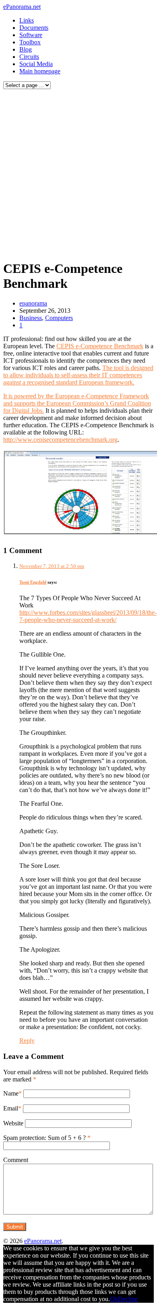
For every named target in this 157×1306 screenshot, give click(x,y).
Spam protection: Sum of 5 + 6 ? (44, 1137)
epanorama (33, 303)
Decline (128, 1299)
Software (30, 34)
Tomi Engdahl (32, 582)
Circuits (29, 56)
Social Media (36, 63)
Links (26, 20)
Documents (33, 27)
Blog (25, 49)
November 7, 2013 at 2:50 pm (51, 566)
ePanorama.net (22, 6)
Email (10, 1108)
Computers (59, 317)
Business (30, 317)
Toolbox (30, 42)
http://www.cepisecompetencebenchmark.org (60, 439)
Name (11, 1093)
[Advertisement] (78, 172)
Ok (114, 1299)
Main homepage (39, 71)
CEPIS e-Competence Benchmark (99, 346)
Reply (27, 1040)
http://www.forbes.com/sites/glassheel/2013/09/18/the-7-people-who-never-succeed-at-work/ (88, 616)
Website (13, 1123)
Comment (15, 1159)
